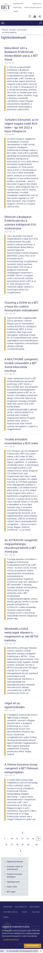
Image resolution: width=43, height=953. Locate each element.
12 (22, 839)
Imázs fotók (12, 886)
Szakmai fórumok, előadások (14, 876)
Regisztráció (37, 3)
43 (36, 845)
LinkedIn (39, 16)
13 (27, 839)
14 (33, 839)
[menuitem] (7, 907)
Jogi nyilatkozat (21, 906)
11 (17, 839)
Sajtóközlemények (15, 861)
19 (23, 845)
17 (12, 845)
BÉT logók (11, 892)
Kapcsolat (36, 912)
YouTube (34, 16)
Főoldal (5, 30)
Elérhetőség (17, 7)
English (15, 11)
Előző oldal (22, 833)
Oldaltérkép (7, 906)
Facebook (29, 16)
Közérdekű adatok (10, 912)
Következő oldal (20, 851)
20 (28, 845)
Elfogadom (32, 945)
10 (12, 839)
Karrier (24, 912)
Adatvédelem (34, 906)
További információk (11, 939)
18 (17, 845)
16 (6, 845)
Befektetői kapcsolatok (33, 7)
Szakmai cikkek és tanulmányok (15, 868)
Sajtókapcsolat (13, 882)
